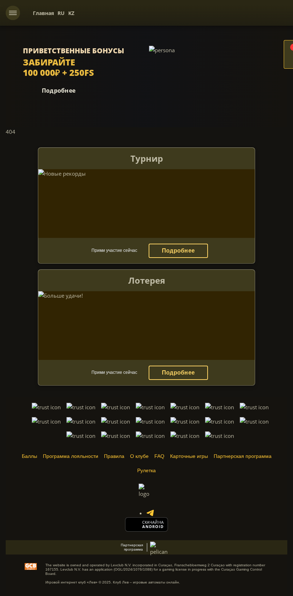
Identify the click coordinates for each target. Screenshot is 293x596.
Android (153, 526)
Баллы (29, 456)
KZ (71, 13)
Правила (114, 456)
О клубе (139, 456)
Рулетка (146, 470)
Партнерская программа (243, 456)
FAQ (159, 456)
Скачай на (153, 522)
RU (61, 13)
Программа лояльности (70, 456)
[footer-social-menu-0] (150, 513)
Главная (43, 13)
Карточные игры (189, 456)
